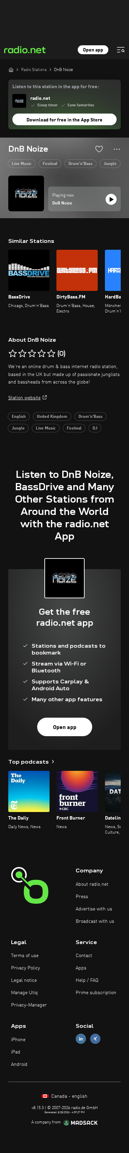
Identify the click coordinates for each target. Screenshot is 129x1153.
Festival (50, 164)
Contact (84, 955)
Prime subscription (96, 992)
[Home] (11, 69)
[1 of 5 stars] (13, 353)
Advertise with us (94, 909)
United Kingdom (52, 417)
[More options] (117, 149)
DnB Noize (62, 203)
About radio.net (92, 884)
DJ (95, 428)
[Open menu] (121, 50)
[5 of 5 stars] (51, 353)
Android (19, 1064)
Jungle (110, 164)
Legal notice (24, 980)
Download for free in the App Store (64, 120)
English (19, 417)
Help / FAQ (87, 980)
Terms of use (25, 955)
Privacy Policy (25, 968)
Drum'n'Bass (80, 164)
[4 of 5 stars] (41, 353)
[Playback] (111, 199)
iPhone (18, 1039)
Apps (81, 968)
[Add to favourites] (99, 148)
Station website (24, 398)
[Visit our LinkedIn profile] (81, 1039)
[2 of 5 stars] (22, 353)
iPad (15, 1052)
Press (82, 896)
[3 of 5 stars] (32, 353)
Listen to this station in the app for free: (55, 86)
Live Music (22, 164)
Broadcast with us (95, 921)
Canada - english (68, 1096)
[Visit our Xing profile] (95, 1039)
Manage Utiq (24, 992)
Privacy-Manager (29, 1005)
